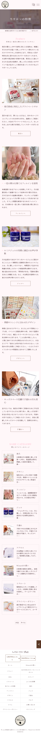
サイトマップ (30, 709)
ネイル (23, 622)
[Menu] (38, 4)
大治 (17, 622)
